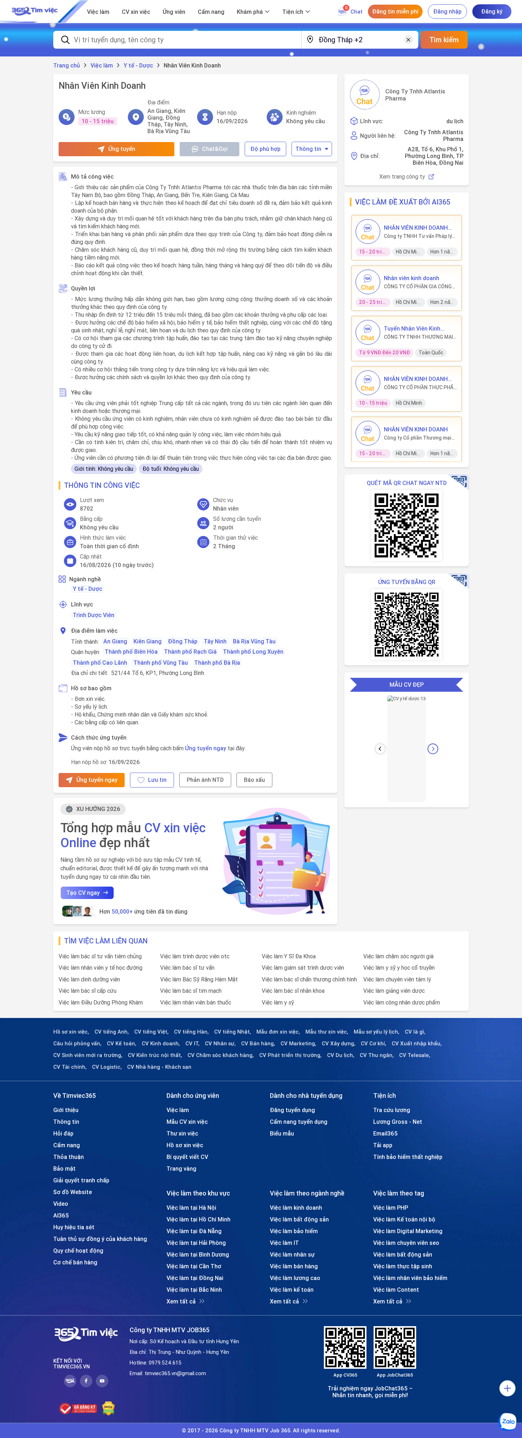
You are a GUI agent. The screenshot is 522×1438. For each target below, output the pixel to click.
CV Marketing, (298, 1043)
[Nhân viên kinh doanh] (367, 281)
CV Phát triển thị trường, (290, 1055)
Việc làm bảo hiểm (294, 1231)
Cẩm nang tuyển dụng (298, 1121)
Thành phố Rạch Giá (190, 651)
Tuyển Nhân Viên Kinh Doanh (412, 328)
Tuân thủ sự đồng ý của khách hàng (100, 1239)
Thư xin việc (182, 1133)
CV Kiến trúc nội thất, (155, 1055)
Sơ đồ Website (72, 1192)
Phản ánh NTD (205, 779)
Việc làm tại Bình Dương (198, 1254)
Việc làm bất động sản (299, 1219)
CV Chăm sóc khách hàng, (220, 1055)
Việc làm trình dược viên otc (194, 956)
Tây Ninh (215, 641)
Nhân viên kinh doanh (411, 278)
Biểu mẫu (282, 1133)
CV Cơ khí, (373, 1043)
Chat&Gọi (215, 148)
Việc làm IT (284, 1243)
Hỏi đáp (63, 1133)
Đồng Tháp (182, 641)
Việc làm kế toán (292, 1289)
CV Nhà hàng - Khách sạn (159, 1067)
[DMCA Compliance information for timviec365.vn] (108, 1408)
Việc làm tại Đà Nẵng (194, 1231)
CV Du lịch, (340, 1055)
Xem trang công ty (402, 176)
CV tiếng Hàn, (191, 1032)
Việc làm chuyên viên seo (406, 1243)
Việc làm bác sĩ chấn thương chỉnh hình (309, 979)
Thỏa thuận (68, 1157)
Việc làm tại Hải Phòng (196, 1243)
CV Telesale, (414, 1055)
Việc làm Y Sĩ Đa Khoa (289, 956)
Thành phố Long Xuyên (253, 651)
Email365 (385, 1133)
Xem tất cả (181, 1301)
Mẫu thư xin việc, (326, 1032)
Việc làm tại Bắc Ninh (194, 1289)
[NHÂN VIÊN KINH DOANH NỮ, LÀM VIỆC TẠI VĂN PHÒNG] (367, 231)
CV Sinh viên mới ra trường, (88, 1055)
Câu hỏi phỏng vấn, (77, 1043)
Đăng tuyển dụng (292, 1110)
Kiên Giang (148, 641)
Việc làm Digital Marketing (407, 1231)
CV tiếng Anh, (111, 1032)
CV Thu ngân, (377, 1055)
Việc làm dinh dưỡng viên (89, 979)
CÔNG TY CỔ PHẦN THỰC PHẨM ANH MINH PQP (421, 387)
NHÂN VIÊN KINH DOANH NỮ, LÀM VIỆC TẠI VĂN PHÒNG (416, 227)
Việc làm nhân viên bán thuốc (195, 1002)
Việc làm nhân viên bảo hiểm (410, 1278)
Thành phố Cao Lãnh (100, 662)
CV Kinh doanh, (161, 1043)
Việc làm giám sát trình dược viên (303, 967)
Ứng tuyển (121, 148)
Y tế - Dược (87, 588)
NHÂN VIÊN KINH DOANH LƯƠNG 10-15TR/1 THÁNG (418, 378)
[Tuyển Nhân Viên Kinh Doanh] (367, 332)
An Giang (115, 641)
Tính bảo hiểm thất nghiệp (407, 1157)
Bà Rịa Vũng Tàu (254, 641)
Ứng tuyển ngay (205, 748)
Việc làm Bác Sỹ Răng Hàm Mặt (199, 979)
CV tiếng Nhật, (232, 1032)
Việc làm (98, 11)
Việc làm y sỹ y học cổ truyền (399, 967)
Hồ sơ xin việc (185, 1145)
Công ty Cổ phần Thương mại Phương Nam (417, 438)
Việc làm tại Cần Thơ (194, 1266)
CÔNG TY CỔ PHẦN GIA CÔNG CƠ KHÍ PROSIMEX (418, 286)
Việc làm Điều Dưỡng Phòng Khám (101, 1002)
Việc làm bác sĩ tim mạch (191, 990)
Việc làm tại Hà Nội (191, 1207)
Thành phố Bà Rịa (217, 662)
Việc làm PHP (390, 1207)
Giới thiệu (65, 1110)
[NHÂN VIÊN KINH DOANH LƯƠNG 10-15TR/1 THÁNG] (367, 382)
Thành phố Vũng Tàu (161, 662)
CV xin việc (136, 11)
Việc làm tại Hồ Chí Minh (198, 1219)
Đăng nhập (447, 11)
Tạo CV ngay (83, 892)
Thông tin (308, 148)
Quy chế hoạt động (78, 1250)
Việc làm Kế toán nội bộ (404, 1219)
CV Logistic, (107, 1067)
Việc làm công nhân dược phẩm (401, 1002)
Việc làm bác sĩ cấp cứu (87, 990)
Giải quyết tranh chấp (81, 1180)
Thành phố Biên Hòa (131, 651)
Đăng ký (491, 11)
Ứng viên (174, 11)
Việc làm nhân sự (292, 1254)
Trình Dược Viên (93, 615)
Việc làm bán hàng (294, 1266)
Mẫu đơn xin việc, (278, 1032)
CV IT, (192, 1043)
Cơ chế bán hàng (75, 1262)
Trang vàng (181, 1168)
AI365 (61, 1215)
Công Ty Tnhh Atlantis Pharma (415, 95)
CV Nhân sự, (220, 1043)
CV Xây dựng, (338, 1043)
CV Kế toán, (121, 1043)
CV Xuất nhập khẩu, (417, 1043)
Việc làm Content (396, 1289)
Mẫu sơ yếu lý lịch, (376, 1032)
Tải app (382, 1145)
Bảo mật (64, 1168)
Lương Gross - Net (397, 1121)
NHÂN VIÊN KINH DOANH (416, 429)
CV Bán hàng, (258, 1043)
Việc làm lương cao (295, 1278)
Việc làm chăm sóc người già (398, 956)
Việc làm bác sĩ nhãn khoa (293, 990)
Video (60, 1203)
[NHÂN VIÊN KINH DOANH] (367, 433)
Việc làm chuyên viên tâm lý (397, 979)
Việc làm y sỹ (278, 1002)
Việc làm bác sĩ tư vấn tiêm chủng (100, 956)
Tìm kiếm (444, 39)
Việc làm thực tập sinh (402, 1266)
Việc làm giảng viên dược (394, 990)
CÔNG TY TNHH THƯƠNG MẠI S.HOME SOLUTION (418, 337)
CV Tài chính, (70, 1067)
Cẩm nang (211, 11)
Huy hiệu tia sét (73, 1227)
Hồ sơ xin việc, (71, 1032)
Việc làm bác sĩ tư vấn (187, 967)
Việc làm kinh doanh (296, 1207)
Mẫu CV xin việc (187, 1121)
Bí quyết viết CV (187, 1157)
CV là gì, (415, 1032)
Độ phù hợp (265, 148)
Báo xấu (254, 779)
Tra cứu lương (391, 1110)
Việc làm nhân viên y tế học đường (100, 967)
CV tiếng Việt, (151, 1032)
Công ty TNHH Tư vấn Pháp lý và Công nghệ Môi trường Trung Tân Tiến (418, 236)
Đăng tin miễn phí (395, 11)
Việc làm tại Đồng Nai (195, 1278)
